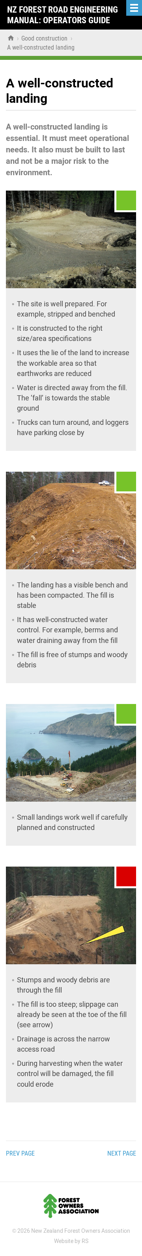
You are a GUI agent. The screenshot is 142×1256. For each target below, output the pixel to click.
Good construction (45, 38)
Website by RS (71, 1241)
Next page (121, 1153)
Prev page (20, 1153)
